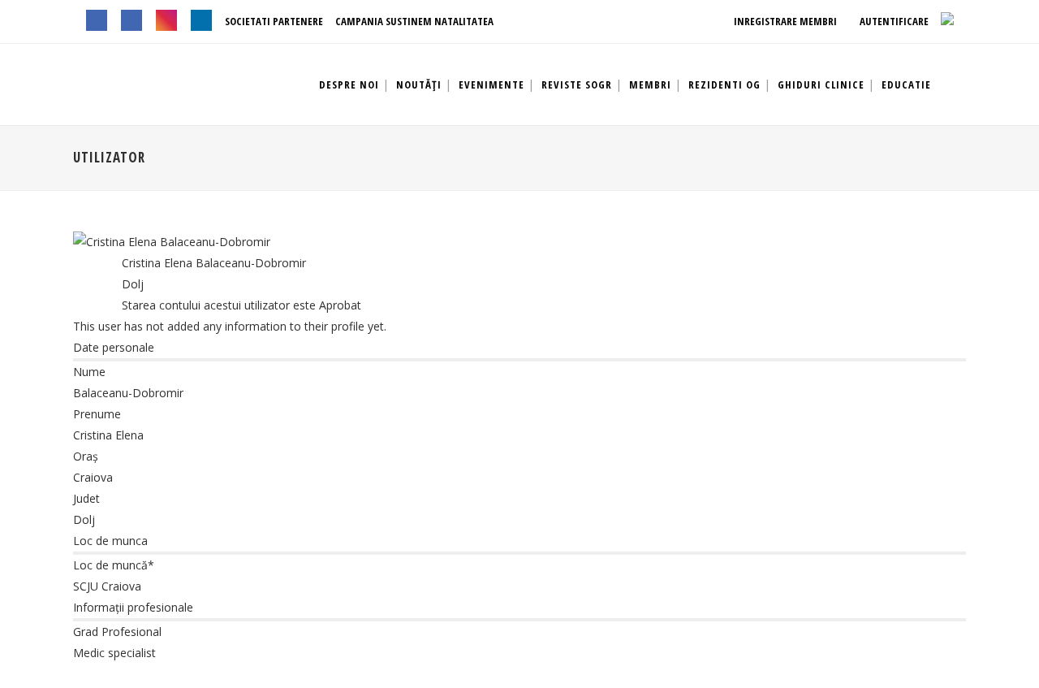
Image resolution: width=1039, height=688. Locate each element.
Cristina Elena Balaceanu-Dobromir (214, 262)
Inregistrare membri (784, 21)
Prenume (97, 414)
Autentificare (893, 21)
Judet (86, 498)
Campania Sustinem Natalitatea (414, 21)
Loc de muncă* (113, 565)
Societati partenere (274, 21)
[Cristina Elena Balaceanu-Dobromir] (171, 241)
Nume (89, 371)
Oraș (85, 456)
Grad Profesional (117, 631)
